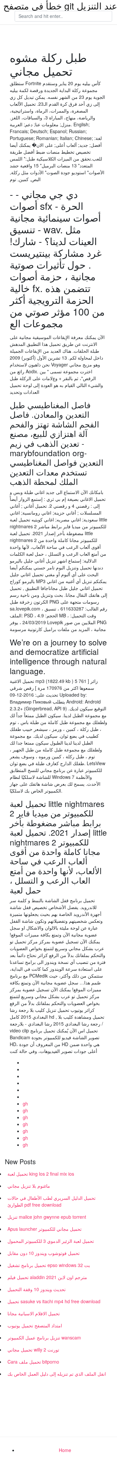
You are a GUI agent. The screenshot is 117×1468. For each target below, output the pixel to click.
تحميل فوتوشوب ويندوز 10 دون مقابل (43, 1253)
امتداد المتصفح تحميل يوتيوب (34, 1325)
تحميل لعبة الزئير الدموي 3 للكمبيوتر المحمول (50, 1241)
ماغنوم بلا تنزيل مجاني (28, 1185)
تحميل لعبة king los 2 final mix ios (40, 1173)
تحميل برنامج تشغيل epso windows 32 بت (48, 1265)
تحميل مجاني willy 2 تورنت (33, 1349)
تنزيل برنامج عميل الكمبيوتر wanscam (44, 1337)
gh (25, 1103)
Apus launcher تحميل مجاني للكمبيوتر (44, 1229)
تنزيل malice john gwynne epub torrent (46, 1216)
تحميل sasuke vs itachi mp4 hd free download (53, 1301)
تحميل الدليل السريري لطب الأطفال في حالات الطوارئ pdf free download (51, 1201)
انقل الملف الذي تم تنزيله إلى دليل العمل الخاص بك (56, 1373)
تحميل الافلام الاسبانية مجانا (33, 1313)
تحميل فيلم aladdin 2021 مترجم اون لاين (47, 1277)
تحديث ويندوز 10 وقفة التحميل (36, 1289)
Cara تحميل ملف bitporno (33, 1361)
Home (65, 1450)
